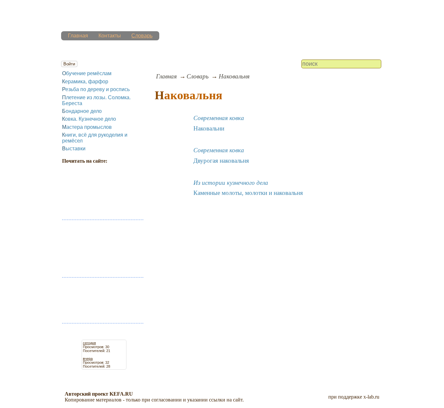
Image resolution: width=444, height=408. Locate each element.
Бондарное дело (82, 111)
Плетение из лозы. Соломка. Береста (96, 100)
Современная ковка (218, 118)
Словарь (141, 35)
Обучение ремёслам (86, 73)
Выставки (73, 148)
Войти (69, 63)
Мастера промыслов (87, 127)
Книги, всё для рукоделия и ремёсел (94, 137)
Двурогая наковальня (221, 160)
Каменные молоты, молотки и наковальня (248, 192)
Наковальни (208, 128)
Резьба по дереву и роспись (96, 89)
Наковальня (234, 76)
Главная (78, 35)
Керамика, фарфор (85, 81)
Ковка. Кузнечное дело (89, 119)
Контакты (109, 35)
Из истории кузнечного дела (230, 182)
